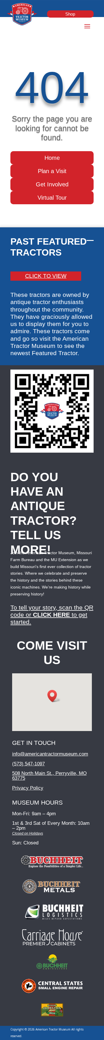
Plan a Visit (52, 171)
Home (52, 158)
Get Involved (52, 184)
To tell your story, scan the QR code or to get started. (51, 614)
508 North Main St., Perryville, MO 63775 (49, 776)
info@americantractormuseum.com (50, 754)
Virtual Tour (52, 197)
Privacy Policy (27, 788)
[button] (54, 695)
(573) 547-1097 (28, 764)
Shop (70, 14)
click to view (45, 276)
